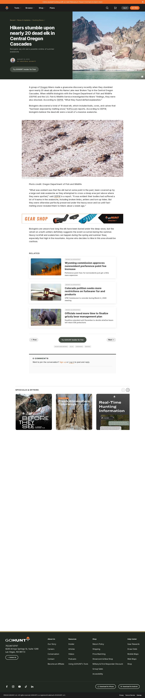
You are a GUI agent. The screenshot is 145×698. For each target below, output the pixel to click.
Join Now (135, 8)
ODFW (60, 100)
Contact (51, 659)
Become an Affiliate (56, 664)
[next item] (128, 390)
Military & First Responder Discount (108, 664)
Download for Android (130, 687)
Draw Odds (132, 649)
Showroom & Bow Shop (103, 659)
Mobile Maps (133, 654)
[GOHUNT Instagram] (13, 686)
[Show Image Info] (142, 76)
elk (51, 90)
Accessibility (98, 674)
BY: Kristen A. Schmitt (26, 61)
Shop (95, 639)
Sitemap (139, 695)
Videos (71, 654)
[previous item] (123, 390)
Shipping (96, 649)
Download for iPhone (107, 687)
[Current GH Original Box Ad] (34, 412)
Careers (51, 649)
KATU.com (72, 109)
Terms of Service (130, 695)
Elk (71, 346)
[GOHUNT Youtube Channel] (19, 686)
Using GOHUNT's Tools (78, 664)
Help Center (132, 639)
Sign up (62, 362)
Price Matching (99, 654)
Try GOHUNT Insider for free (24, 69)
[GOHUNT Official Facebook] (6, 686)
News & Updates (24, 20)
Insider (71, 644)
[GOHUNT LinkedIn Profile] (32, 686)
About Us (51, 639)
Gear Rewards (133, 644)
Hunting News (38, 20)
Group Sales (98, 669)
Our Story (52, 644)
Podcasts (72, 659)
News (87, 346)
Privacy (121, 695)
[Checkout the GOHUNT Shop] (115, 8)
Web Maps (132, 659)
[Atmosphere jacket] (74, 412)
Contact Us (12, 657)
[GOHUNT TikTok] (25, 686)
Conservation (53, 654)
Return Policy (98, 644)
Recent (13, 20)
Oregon (44, 87)
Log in (125, 8)
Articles (71, 649)
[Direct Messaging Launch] (114, 412)
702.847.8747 (11, 645)
